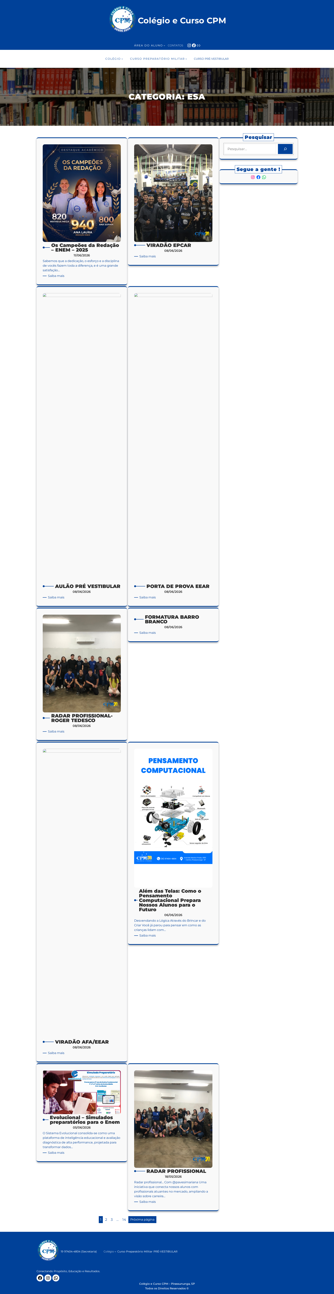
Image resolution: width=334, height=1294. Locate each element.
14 (124, 1219)
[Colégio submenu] (115, 1251)
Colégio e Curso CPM (182, 20)
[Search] (285, 149)
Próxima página (142, 1219)
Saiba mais (57, 276)
